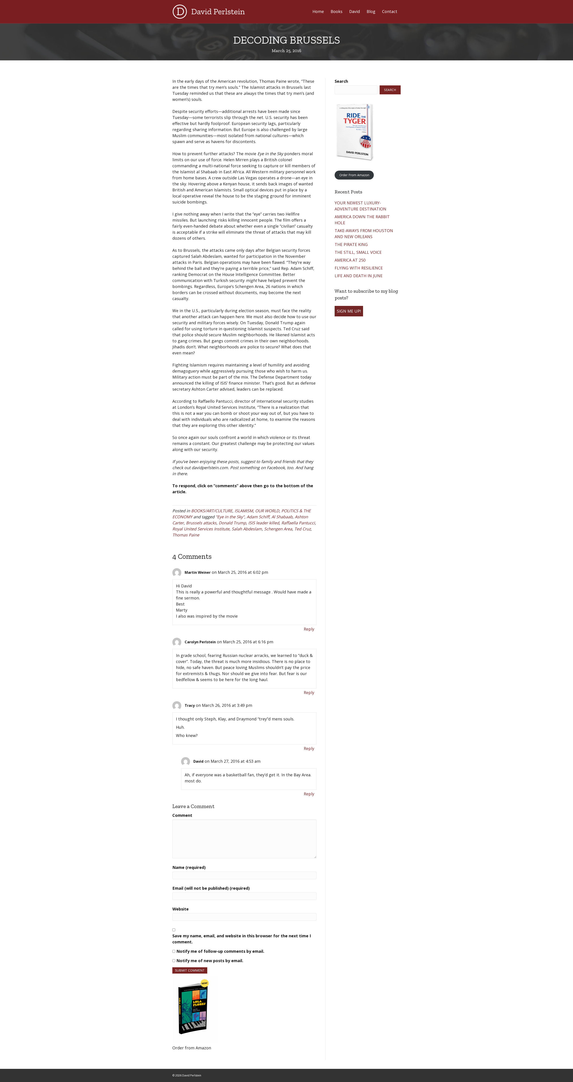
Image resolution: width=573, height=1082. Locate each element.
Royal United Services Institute (200, 528)
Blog (371, 11)
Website (180, 909)
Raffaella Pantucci (298, 522)
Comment (182, 815)
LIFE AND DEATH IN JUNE (359, 275)
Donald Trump (232, 522)
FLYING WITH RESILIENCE (359, 268)
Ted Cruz (302, 528)
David (354, 11)
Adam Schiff (258, 516)
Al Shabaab (282, 516)
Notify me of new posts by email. (209, 960)
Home (318, 11)
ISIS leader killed (263, 522)
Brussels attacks (201, 522)
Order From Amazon (354, 175)
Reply (309, 629)
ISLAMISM (244, 510)
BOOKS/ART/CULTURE (211, 510)
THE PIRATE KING (352, 244)
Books (336, 11)
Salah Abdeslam (247, 528)
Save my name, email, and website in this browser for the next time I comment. (241, 938)
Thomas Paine (185, 535)
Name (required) (188, 867)
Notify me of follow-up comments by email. (220, 951)
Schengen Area (278, 528)
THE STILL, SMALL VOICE (359, 252)
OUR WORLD (267, 510)
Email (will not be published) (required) (211, 888)
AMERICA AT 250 (351, 260)
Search (341, 81)
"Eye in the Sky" (230, 516)
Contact (389, 11)
